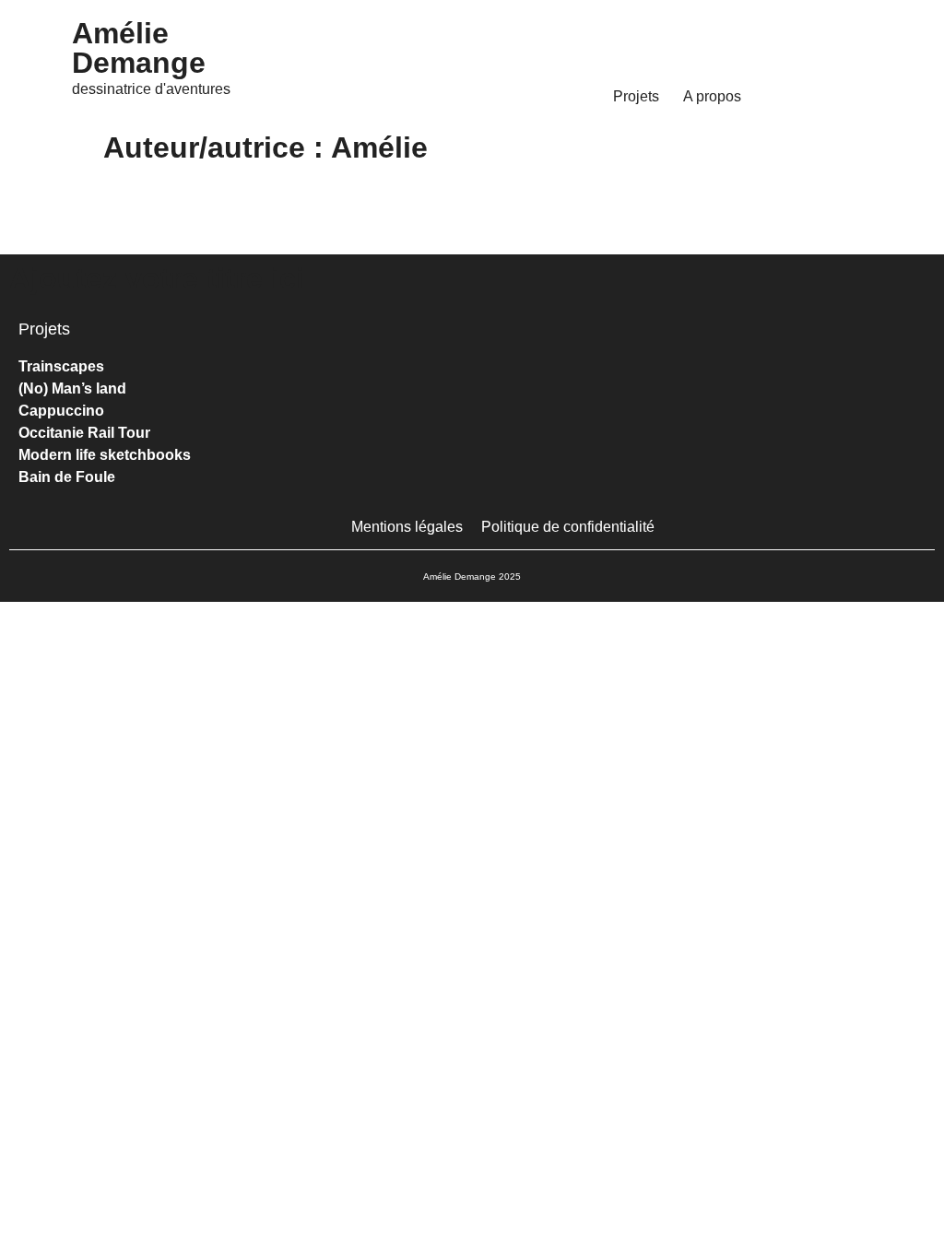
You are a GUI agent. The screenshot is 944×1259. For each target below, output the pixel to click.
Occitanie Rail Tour (84, 433)
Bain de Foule (66, 477)
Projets (636, 96)
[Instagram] (735, 344)
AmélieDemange (139, 48)
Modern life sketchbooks (104, 455)
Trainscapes (61, 366)
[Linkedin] (827, 344)
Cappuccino (61, 410)
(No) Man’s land (72, 388)
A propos (712, 96)
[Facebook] (781, 344)
